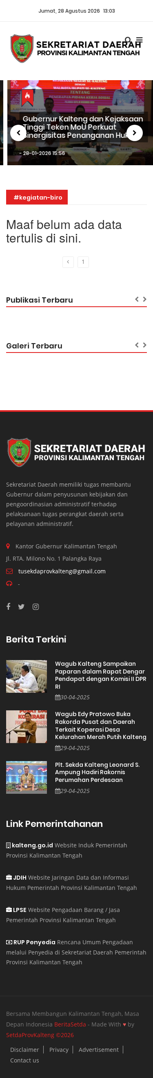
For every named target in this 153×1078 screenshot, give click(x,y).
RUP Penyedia (33, 942)
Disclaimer (24, 1049)
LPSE (19, 910)
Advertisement (99, 1049)
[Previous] (68, 262)
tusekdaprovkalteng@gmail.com (62, 571)
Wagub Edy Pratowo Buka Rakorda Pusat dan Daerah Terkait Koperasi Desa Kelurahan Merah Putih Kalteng (100, 725)
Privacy (59, 1049)
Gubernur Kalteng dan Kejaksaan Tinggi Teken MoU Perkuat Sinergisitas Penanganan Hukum (76, 127)
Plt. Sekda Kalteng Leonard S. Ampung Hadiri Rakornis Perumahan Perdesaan (97, 772)
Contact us (24, 1060)
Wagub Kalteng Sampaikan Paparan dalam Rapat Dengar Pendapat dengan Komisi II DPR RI (100, 675)
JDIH (19, 878)
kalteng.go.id (32, 845)
